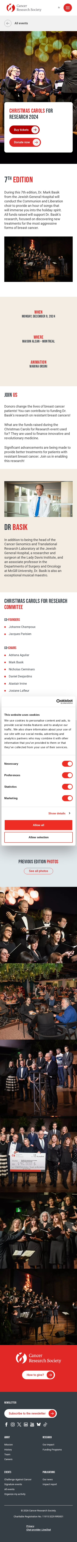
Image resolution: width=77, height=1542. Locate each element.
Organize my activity (14, 1494)
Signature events (13, 1484)
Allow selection (39, 837)
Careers (8, 1459)
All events (9, 1489)
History (8, 1449)
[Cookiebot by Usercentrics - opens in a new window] (56, 701)
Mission (8, 1444)
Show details (56, 813)
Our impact (48, 1444)
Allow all (38, 825)
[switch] (67, 775)
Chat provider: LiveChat (38, 1529)
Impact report (50, 1484)
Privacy (30, 1526)
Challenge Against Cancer (17, 1479)
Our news (48, 1479)
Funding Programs (52, 1449)
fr (59, 7)
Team (7, 1454)
